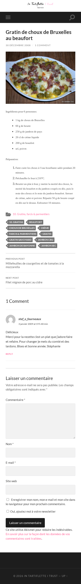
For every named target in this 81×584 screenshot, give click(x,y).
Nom (10, 444)
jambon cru (45, 239)
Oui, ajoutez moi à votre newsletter (33, 511)
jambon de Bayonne (22, 245)
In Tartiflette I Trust (41, 576)
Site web (11, 481)
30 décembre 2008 (18, 45)
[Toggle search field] (72, 17)
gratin (46, 233)
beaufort (35, 222)
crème (45, 227)
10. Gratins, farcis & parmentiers (31, 214)
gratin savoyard (20, 239)
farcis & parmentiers (22, 233)
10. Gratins (16, 222)
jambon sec (48, 245)
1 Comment (43, 45)
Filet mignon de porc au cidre (24, 280)
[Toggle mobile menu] (9, 17)
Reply (9, 354)
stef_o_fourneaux (29, 319)
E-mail (11, 462)
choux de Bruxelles (22, 227)
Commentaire (15, 400)
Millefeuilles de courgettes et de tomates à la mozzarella (35, 263)
